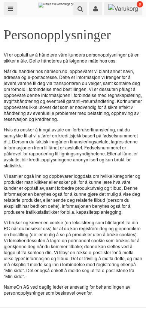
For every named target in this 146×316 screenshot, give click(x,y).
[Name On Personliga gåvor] (58, 7)
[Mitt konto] (95, 8)
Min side (13, 270)
